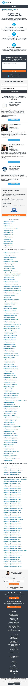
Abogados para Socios (8, 446)
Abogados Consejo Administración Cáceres (12, 501)
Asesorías (14, 632)
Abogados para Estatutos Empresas (11, 353)
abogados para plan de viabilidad (10, 411)
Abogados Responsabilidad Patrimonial (11, 458)
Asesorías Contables (14, 645)
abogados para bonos (8, 306)
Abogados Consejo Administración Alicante (12, 486)
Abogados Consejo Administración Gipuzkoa (12, 514)
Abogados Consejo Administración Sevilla (12, 553)
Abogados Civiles (7, 225)
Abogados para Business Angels (10, 308)
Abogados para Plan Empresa (10, 413)
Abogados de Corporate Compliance (11, 261)
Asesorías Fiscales (14, 646)
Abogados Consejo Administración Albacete (12, 468)
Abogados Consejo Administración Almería (12, 488)
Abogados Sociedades (8, 460)
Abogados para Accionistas (9, 279)
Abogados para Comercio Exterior (10, 315)
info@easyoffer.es (14, 666)
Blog (14, 677)
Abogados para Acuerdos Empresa (11, 281)
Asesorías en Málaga (14, 639)
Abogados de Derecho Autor (9, 263)
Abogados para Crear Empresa (10, 253)
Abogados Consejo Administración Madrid (12, 535)
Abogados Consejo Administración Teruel (12, 557)
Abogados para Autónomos (9, 304)
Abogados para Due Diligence (9, 344)
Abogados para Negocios (9, 402)
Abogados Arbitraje (7, 297)
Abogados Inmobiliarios (8, 241)
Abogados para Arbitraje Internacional (11, 301)
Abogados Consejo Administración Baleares (12, 494)
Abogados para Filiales (8, 359)
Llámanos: (14, 661)
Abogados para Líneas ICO (9, 386)
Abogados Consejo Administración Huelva (12, 521)
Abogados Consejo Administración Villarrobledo (13, 470)
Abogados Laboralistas (8, 243)
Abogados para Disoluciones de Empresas (12, 273)
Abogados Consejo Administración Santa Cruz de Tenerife (15, 550)
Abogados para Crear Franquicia (10, 335)
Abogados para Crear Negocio (10, 337)
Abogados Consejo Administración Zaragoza (13, 566)
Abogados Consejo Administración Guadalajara (13, 519)
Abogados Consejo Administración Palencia (12, 544)
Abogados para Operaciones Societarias (12, 406)
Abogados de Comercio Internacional (11, 252)
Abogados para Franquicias (9, 362)
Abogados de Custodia (8, 230)
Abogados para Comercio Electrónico (11, 313)
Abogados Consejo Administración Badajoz (12, 492)
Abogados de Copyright (8, 259)
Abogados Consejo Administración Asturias (12, 490)
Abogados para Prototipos (9, 422)
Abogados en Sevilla (14, 619)
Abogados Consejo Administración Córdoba (12, 510)
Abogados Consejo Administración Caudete (12, 474)
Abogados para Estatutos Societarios (11, 355)
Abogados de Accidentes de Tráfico (11, 228)
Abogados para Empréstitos (9, 351)
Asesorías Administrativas (14, 652)
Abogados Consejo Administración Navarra (12, 541)
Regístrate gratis (14, 598)
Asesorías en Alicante (14, 642)
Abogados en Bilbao (14, 616)
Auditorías (14, 650)
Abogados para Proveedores (9, 424)
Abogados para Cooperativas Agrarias (11, 326)
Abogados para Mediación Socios (10, 398)
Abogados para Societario (9, 444)
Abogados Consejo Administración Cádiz (12, 503)
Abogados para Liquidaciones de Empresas (12, 275)
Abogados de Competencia (9, 255)
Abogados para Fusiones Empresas (11, 366)
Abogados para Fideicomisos (9, 357)
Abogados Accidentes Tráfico (14, 630)
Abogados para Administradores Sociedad (12, 290)
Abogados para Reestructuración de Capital (12, 426)
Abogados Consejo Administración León (12, 530)
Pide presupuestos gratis (14, 606)
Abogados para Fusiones (9, 364)
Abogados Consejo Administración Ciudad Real (13, 508)
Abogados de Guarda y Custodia (14, 627)
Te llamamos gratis (14, 584)
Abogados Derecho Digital (9, 264)
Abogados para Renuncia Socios (10, 427)
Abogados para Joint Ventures (10, 375)
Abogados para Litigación (9, 388)
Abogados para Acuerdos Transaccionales (12, 286)
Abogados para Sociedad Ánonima (11, 438)
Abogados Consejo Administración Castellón (12, 506)
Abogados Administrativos (9, 221)
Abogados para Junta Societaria (10, 380)
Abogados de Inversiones (9, 266)
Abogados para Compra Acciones (10, 321)
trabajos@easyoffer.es (14, 668)
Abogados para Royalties (9, 431)
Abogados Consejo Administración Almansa (12, 472)
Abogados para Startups (8, 447)
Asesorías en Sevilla (14, 641)
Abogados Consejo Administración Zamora (12, 564)
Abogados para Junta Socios (9, 382)
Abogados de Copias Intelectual (10, 257)
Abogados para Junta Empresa (10, 379)
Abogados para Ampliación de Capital (11, 293)
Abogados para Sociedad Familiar (10, 440)
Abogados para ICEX (8, 371)
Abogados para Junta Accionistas (10, 377)
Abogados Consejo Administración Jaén (12, 524)
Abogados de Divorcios (8, 232)
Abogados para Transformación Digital (11, 451)
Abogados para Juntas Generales (10, 384)
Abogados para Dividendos (9, 342)
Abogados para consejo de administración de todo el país (15, 479)
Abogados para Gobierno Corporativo (11, 369)
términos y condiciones (14, 587)
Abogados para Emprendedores (10, 346)
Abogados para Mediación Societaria (11, 397)
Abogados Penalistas (8, 246)
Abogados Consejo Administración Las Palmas (13, 528)
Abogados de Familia (8, 236)
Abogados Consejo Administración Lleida (12, 532)
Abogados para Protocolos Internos (11, 420)
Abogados (14, 611)
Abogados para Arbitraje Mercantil (10, 302)
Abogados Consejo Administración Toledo (12, 559)
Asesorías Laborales (14, 648)
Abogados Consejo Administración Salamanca (13, 548)
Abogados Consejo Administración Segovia (12, 552)
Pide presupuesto (14, 119)
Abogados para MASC (8, 389)
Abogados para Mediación (9, 391)
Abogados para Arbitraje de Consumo (11, 299)
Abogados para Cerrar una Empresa (11, 311)
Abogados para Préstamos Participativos (12, 417)
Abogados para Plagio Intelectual (10, 409)
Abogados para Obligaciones (9, 404)
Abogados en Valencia (14, 615)
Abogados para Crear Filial (9, 333)
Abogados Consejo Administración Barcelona (13, 495)
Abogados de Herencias (8, 237)
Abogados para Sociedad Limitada (10, 442)
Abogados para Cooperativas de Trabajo (12, 328)
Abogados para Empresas (9, 350)
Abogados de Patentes (8, 453)
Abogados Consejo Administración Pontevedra (13, 546)
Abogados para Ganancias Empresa (11, 368)
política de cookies (17, 682)
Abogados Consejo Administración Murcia (12, 539)
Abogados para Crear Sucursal (10, 340)
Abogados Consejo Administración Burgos (12, 499)
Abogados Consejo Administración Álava (12, 483)
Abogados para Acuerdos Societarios (11, 284)
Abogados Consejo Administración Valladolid (13, 562)
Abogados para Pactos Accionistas (11, 408)
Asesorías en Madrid (14, 634)
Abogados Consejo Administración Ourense (12, 543)
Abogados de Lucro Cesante (9, 268)
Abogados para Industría (9, 373)
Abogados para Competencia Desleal (11, 319)
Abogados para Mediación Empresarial (11, 393)
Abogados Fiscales (7, 239)
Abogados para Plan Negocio (9, 415)
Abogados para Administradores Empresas (12, 288)
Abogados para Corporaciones (10, 330)
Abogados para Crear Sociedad (10, 339)
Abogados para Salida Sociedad (10, 433)
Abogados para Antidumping (9, 295)
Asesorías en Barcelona (14, 636)
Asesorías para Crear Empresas (14, 644)
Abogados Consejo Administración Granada (12, 517)
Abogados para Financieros (9, 360)
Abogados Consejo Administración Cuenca (12, 512)
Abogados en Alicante (14, 620)
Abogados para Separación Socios (10, 435)
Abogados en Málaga (14, 618)
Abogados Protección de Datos (10, 457)
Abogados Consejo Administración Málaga (12, 537)
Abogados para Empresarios (9, 348)
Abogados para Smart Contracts (10, 437)
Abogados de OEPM (8, 270)
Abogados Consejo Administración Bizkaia (12, 497)
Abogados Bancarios (8, 223)
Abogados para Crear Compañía (10, 331)
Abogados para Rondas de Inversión (11, 429)
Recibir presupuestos (14, 71)
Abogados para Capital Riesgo (10, 310)
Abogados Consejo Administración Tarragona (13, 555)
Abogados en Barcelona (14, 614)
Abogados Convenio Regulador (14, 623)
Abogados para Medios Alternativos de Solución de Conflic (15, 400)
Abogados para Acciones (9, 277)
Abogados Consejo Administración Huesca (12, 523)
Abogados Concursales (8, 226)
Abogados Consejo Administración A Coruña (12, 481)
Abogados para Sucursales (9, 449)
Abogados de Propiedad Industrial (10, 455)
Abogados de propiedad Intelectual (11, 272)
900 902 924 (14, 662)
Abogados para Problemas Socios (10, 418)
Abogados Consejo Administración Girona (12, 515)
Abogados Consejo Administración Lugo (12, 533)
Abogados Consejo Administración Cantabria (13, 504)
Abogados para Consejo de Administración (12, 324)
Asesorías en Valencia (14, 637)
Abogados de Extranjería (8, 234)
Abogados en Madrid (14, 613)
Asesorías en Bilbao (14, 638)
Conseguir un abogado (14, 215)
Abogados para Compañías (9, 317)
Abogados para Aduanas (9, 292)
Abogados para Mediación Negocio (11, 395)
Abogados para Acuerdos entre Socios (11, 282)
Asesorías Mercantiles (14, 649)
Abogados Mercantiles (8, 245)
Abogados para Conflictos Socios (10, 322)
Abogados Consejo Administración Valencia (12, 561)
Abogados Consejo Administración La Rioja (12, 526)
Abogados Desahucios (14, 629)
